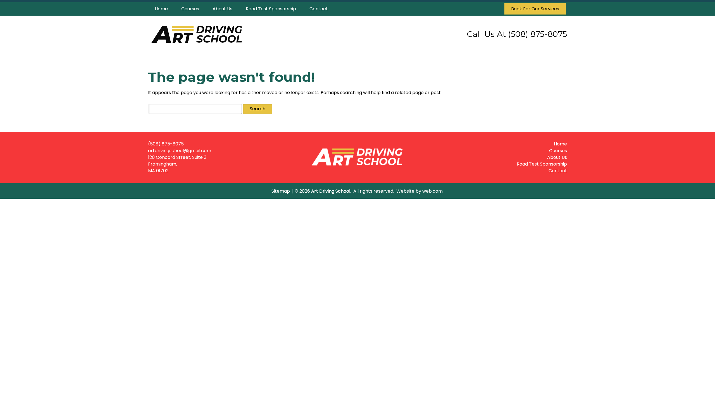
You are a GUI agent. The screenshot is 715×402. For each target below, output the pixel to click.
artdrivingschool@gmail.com (179, 150)
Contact (318, 9)
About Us (222, 9)
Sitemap (280, 191)
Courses (190, 9)
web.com (432, 191)
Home (161, 9)
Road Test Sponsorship (271, 9)
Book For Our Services (535, 9)
